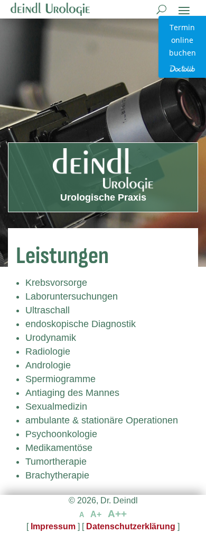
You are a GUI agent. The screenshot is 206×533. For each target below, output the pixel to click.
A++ (117, 513)
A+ (95, 514)
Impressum (53, 526)
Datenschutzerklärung (130, 526)
